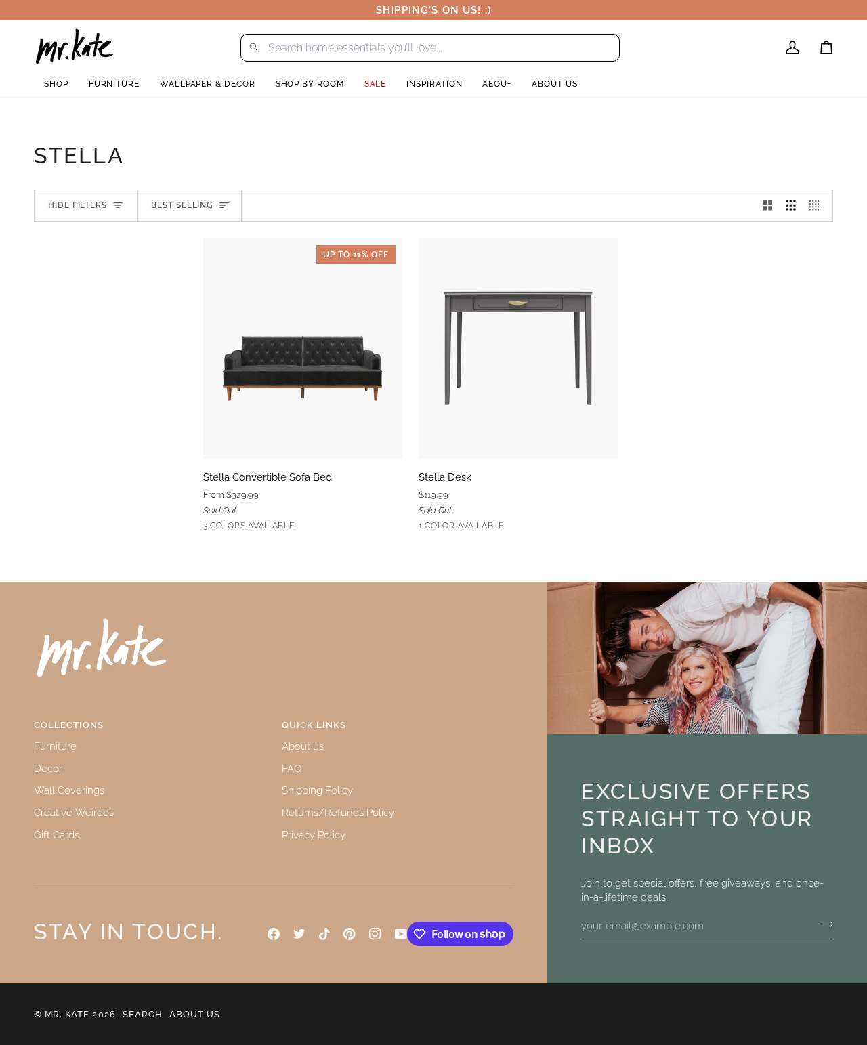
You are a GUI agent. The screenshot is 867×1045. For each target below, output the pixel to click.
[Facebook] (274, 934)
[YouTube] (401, 934)
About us (303, 746)
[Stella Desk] (518, 349)
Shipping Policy (317, 790)
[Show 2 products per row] (768, 205)
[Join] (822, 924)
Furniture (55, 746)
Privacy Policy (313, 834)
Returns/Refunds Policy (338, 812)
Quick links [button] (314, 725)
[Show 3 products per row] (791, 205)
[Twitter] (299, 934)
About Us (194, 1014)
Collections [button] (69, 725)
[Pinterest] (349, 934)
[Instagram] (375, 934)
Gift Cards (56, 834)
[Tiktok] (324, 934)
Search (143, 1014)
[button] (56, 84)
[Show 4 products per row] (818, 205)
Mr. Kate (67, 1014)
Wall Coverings (69, 790)
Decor (48, 768)
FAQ (291, 768)
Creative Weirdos (74, 812)
